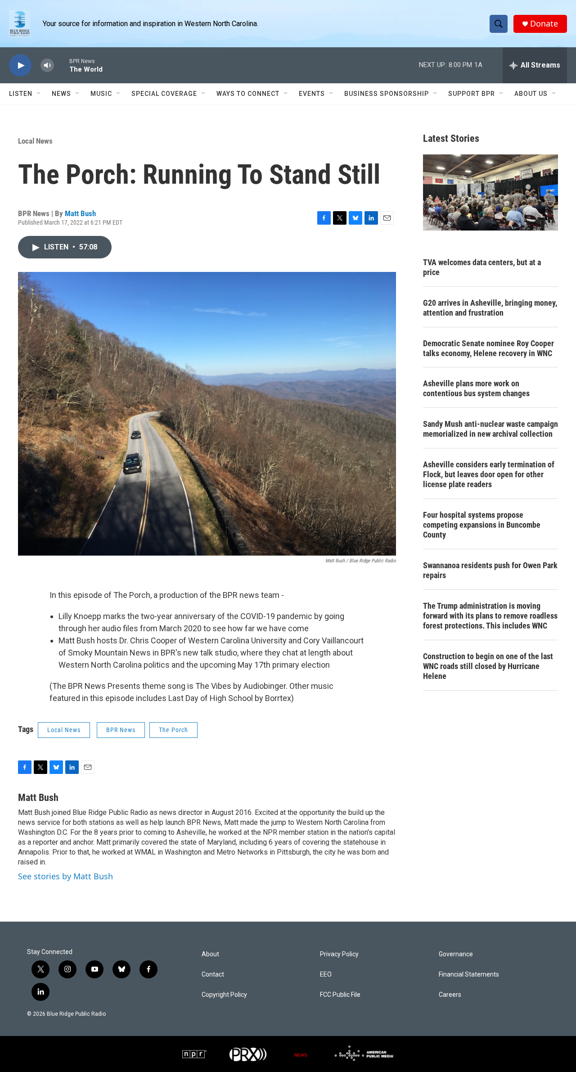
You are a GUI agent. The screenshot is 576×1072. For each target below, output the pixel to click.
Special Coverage (164, 93)
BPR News (120, 729)
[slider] (61, 65)
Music (101, 93)
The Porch (173, 729)
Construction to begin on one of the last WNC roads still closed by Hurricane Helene (488, 666)
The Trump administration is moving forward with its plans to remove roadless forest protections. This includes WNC (490, 615)
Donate (544, 23)
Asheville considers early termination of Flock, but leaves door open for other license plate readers (488, 474)
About (210, 954)
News (61, 93)
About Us (531, 93)
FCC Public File (340, 994)
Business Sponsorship (386, 93)
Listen (20, 93)
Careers (450, 994)
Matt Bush (80, 213)
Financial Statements (469, 974)
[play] (20, 65)
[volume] (47, 65)
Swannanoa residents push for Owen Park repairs (490, 570)
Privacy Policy (339, 954)
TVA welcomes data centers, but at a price (482, 267)
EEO (326, 974)
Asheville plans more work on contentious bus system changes (476, 388)
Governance (456, 954)
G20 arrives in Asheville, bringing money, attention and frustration (490, 307)
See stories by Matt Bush (65, 876)
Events (312, 93)
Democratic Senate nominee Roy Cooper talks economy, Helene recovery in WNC (488, 348)
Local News (35, 140)
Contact (213, 974)
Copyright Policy (224, 994)
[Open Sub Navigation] (39, 93)
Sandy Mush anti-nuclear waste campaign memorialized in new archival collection (490, 429)
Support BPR (471, 93)
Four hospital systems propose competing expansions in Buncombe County (481, 524)
